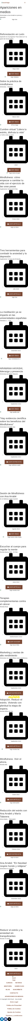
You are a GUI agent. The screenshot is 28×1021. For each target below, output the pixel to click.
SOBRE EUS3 (19, 986)
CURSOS (9, 983)
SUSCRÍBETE (17, 989)
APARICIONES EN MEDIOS (14, 996)
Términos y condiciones (14, 1015)
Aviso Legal (14, 1002)
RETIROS (18, 983)
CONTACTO (14, 993)
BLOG (8, 989)
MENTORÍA (8, 986)
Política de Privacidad (14, 1005)
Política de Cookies (14, 1009)
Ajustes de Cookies (14, 1012)
